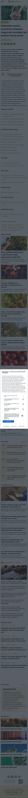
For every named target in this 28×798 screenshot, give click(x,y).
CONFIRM (8, 421)
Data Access (14, 426)
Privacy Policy (22, 426)
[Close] (25, 372)
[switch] (23, 399)
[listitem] (14, 396)
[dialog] (14, 399)
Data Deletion (6, 426)
